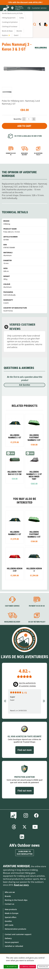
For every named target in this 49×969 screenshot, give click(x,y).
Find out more (25, 749)
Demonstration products (15, 929)
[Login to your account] (39, 24)
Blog (14, 815)
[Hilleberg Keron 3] (34, 563)
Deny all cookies (28, 966)
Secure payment (12, 942)
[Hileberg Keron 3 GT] (15, 563)
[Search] (34, 24)
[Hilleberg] (41, 48)
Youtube (35, 826)
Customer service (12, 606)
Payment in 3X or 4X (37, 606)
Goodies (8, 921)
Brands (8, 896)
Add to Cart (24, 125)
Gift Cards (9, 925)
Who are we (10, 892)
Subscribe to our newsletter (24, 852)
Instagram (25, 815)
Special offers (10, 917)
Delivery (8, 938)
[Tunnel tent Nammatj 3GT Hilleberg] (15, 430)
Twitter (24, 826)
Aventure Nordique (16, 866)
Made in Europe (11, 913)
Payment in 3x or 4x (11, 154)
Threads (13, 826)
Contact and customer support (18, 934)
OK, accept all (12, 966)
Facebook (36, 815)
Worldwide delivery (24, 154)
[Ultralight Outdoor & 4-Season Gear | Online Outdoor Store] (5, 8)
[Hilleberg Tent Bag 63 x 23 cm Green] (15, 467)
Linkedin (21, 836)
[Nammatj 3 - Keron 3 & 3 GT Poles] (7, 92)
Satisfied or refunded (14, 946)
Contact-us (9, 904)
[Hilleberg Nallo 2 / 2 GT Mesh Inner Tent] (34, 469)
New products (11, 909)
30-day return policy (38, 154)
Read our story (21, 885)
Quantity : (18, 119)
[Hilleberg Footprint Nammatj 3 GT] (34, 431)
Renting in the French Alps (16, 900)
